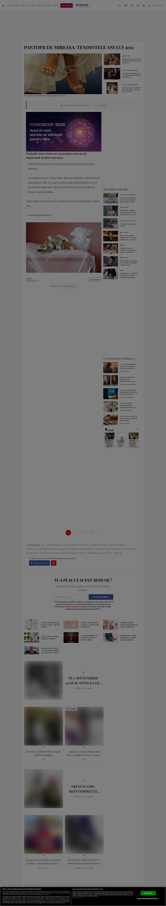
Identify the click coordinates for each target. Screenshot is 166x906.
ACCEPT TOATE (148, 893)
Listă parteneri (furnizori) (77, 897)
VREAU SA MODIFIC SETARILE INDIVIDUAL (147, 898)
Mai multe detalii (45, 894)
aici (45, 900)
